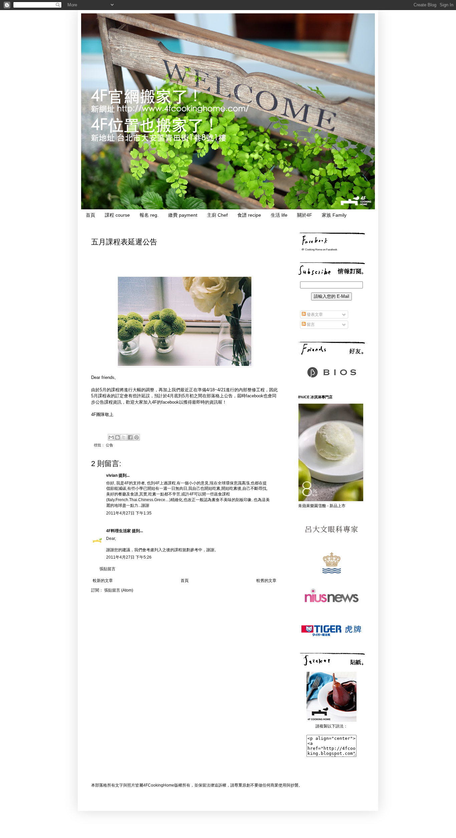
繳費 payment (182, 215)
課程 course (117, 215)
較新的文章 (103, 580)
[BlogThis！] (117, 437)
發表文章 (314, 314)
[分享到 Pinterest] (136, 437)
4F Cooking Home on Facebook (319, 249)
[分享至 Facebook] (130, 437)
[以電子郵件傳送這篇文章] (111, 437)
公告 (109, 445)
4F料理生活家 (118, 531)
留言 (310, 324)
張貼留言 (107, 569)
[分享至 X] (124, 437)
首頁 (90, 215)
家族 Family (334, 215)
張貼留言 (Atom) (118, 590)
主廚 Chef (217, 215)
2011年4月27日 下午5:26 (129, 557)
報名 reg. (149, 215)
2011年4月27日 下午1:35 (129, 513)
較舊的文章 (266, 580)
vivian (112, 475)
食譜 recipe (249, 215)
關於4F (304, 215)
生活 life (279, 215)
